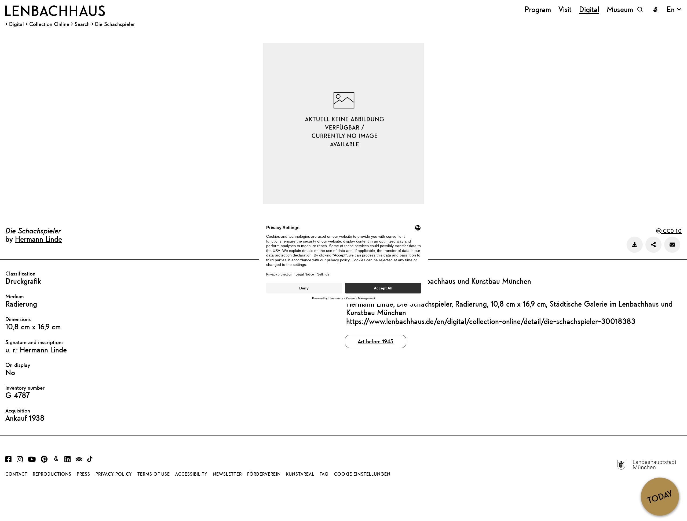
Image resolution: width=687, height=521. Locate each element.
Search (82, 24)
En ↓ (674, 9)
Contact (16, 474)
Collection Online (49, 24)
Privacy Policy (114, 474)
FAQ (324, 474)
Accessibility (191, 474)
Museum (620, 9)
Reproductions (52, 474)
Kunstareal (300, 474)
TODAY (660, 496)
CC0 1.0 (671, 231)
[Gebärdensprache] (655, 9)
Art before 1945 (375, 341)
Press (83, 474)
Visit (565, 9)
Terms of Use (153, 474)
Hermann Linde (38, 238)
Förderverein (264, 474)
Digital (16, 24)
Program (538, 9)
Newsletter (227, 474)
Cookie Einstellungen (362, 474)
